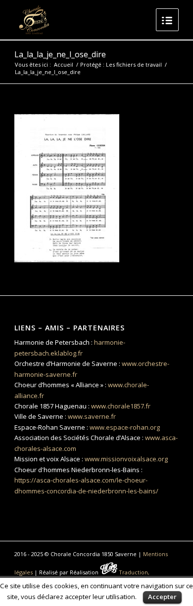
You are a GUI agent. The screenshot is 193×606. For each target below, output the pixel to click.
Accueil (63, 64)
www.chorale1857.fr (120, 406)
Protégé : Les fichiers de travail (121, 64)
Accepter (162, 596)
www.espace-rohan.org (125, 427)
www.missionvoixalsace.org (126, 458)
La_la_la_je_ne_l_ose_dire (60, 54)
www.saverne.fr (92, 416)
